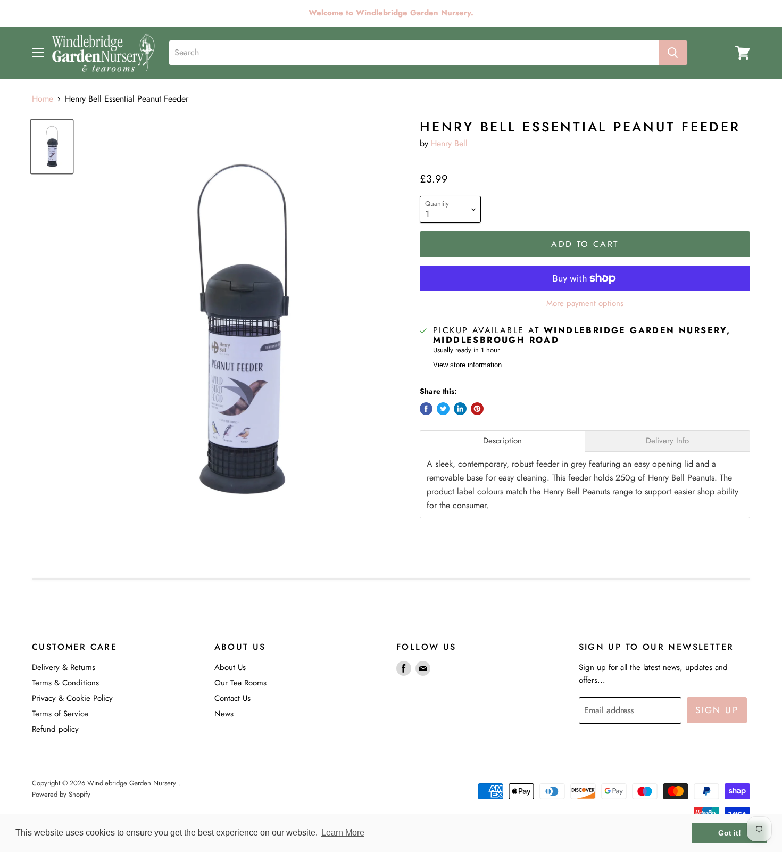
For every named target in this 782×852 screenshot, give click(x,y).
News (224, 713)
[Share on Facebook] (426, 408)
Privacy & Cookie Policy (72, 698)
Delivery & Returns (63, 667)
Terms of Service (60, 713)
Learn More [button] (342, 832)
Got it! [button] (729, 833)
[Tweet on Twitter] (443, 408)
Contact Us (232, 698)
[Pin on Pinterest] (477, 408)
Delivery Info (667, 441)
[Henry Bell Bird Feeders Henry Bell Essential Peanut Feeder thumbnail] (52, 146)
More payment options (584, 303)
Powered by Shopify (61, 794)
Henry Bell (449, 143)
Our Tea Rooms (240, 683)
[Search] (673, 52)
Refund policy (55, 729)
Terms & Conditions (65, 683)
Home (42, 99)
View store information (467, 365)
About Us (230, 667)
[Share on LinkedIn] (460, 408)
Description (502, 441)
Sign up (717, 710)
